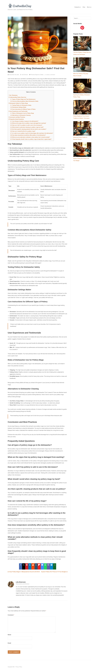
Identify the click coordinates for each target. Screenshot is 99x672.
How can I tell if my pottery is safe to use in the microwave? (26, 125)
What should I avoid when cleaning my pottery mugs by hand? (26, 127)
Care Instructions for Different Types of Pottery (23, 109)
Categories (77, 7)
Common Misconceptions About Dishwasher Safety (24, 101)
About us (89, 7)
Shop (84, 7)
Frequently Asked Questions (16, 119)
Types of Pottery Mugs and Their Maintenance (22, 99)
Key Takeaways (13, 95)
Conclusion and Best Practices (17, 117)
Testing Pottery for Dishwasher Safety (20, 105)
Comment (11, 615)
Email (9, 643)
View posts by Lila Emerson (22, 584)
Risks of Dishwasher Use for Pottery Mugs (22, 113)
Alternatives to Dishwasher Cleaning (20, 115)
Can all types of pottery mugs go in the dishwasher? (24, 121)
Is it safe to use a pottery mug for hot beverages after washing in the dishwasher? (31, 133)
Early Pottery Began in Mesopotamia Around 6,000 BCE (24, 572)
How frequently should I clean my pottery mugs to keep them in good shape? (30, 139)
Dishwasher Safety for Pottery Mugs (18, 103)
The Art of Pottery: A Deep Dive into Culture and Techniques (82, 53)
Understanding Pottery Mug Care (17, 97)
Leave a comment (50, 74)
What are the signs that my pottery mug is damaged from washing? (28, 123)
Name (9, 635)
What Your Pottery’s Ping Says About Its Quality (80, 74)
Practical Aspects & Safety (37, 74)
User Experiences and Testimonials (18, 111)
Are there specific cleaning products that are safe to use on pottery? (28, 129)
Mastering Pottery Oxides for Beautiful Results (80, 138)
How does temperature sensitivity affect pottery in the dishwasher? (28, 135)
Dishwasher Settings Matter (18, 107)
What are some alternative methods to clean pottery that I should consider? (30, 137)
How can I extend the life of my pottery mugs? (22, 131)
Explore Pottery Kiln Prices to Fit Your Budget (53, 572)
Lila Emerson (25, 74)
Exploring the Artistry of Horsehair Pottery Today (81, 96)
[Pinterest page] (82, 28)
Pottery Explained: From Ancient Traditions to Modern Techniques (81, 117)
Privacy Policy (19, 666)
